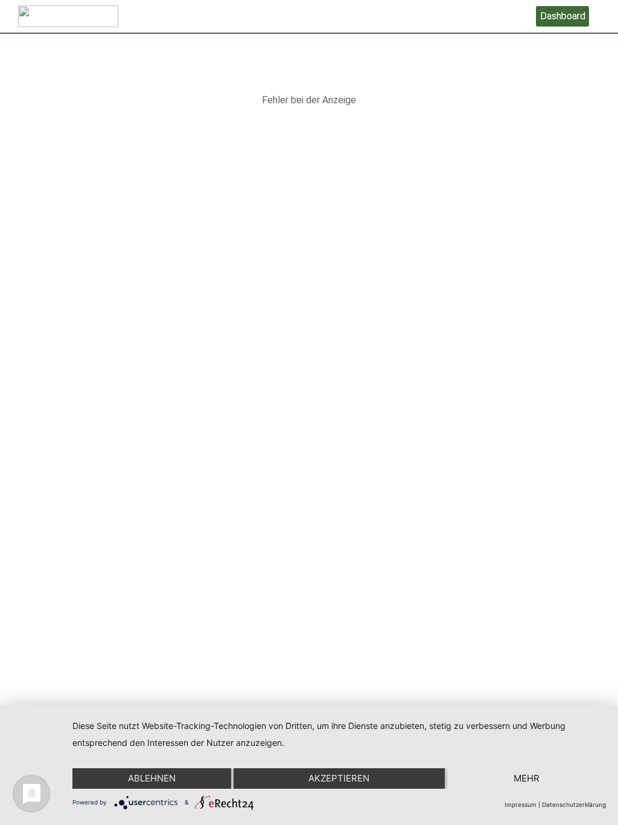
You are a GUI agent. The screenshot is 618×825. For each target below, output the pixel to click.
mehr (527, 778)
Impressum (521, 804)
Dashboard (562, 16)
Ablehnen (152, 778)
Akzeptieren (338, 778)
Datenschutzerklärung (574, 804)
